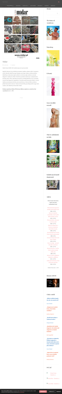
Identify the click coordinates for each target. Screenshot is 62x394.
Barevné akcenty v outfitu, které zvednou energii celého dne (53, 250)
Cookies (47, 5)
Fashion (18, 5)
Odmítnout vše (51, 391)
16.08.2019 (5, 65)
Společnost (10, 5)
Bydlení (40, 5)
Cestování (33, 5)
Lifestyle (25, 5)
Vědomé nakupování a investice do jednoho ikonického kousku (53, 227)
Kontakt (53, 5)
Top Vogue (5, 2)
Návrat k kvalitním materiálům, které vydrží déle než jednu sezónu (53, 214)
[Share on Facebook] (20, 97)
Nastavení (59, 391)
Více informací (21, 392)
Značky (13, 65)
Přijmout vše (43, 391)
